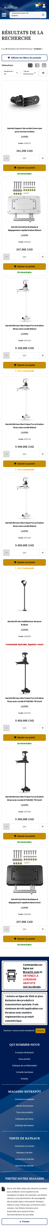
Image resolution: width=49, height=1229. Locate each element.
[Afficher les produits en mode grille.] (30, 65)
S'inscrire (40, 1031)
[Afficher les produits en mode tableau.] (44, 65)
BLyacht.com (31, 972)
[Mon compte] (44, 5)
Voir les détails (32, 986)
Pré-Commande (25, 370)
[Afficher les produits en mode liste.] (37, 65)
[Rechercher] (43, 15)
